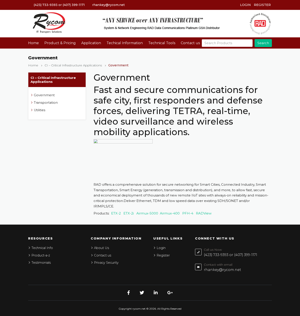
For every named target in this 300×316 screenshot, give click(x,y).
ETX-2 (116, 213)
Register (262, 5)
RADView (203, 213)
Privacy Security (106, 263)
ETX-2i (128, 213)
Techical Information (125, 43)
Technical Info (42, 248)
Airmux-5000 (147, 213)
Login (245, 5)
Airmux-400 (170, 213)
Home (33, 43)
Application (91, 43)
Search (263, 43)
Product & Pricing (60, 43)
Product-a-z (40, 255)
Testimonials (41, 263)
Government (44, 95)
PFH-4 (188, 213)
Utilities (39, 110)
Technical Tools (161, 43)
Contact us (190, 43)
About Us (101, 248)
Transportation (46, 103)
